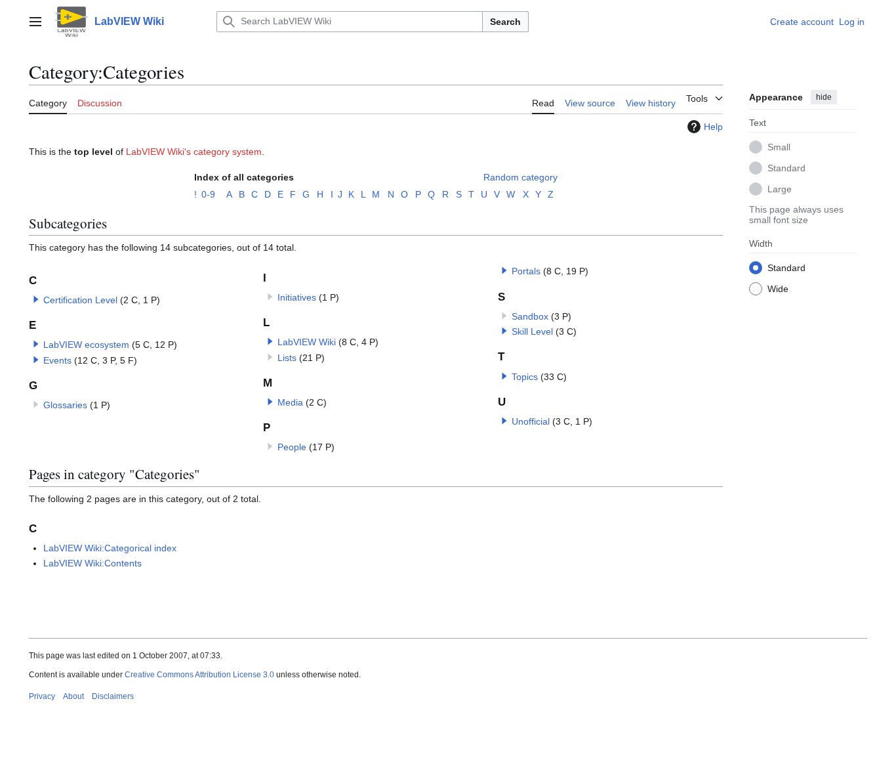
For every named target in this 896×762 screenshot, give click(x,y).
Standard (786, 167)
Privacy (42, 696)
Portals (526, 271)
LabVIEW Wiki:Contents (92, 563)
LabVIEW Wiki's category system (194, 151)
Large (779, 188)
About (73, 696)
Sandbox (530, 316)
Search (505, 21)
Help (713, 126)
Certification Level (80, 300)
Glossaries (65, 405)
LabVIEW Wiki (306, 342)
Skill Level (532, 331)
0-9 (208, 194)
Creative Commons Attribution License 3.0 (199, 674)
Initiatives (296, 297)
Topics (525, 376)
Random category (520, 177)
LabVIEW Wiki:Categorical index (109, 548)
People (291, 447)
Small (778, 146)
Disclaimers (113, 696)
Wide (777, 288)
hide (824, 97)
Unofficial (531, 421)
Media (290, 402)
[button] (35, 21)
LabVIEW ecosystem (86, 344)
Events (57, 360)
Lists (286, 357)
